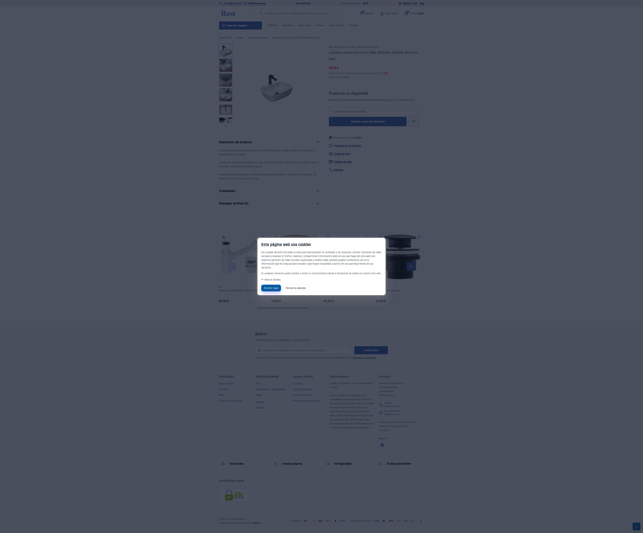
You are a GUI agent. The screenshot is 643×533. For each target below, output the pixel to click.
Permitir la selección (296, 288)
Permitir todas (271, 288)
